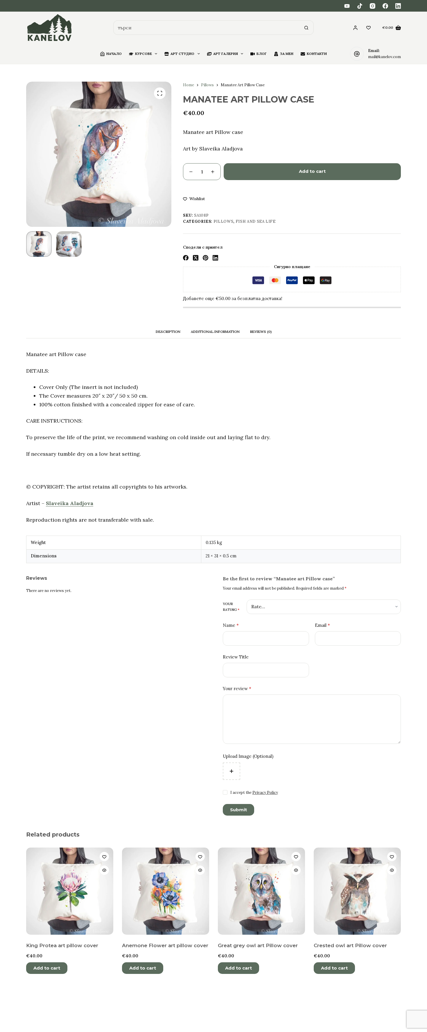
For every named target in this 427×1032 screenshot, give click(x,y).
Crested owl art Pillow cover (350, 945)
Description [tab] (168, 331)
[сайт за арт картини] (49, 28)
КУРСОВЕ (143, 53)
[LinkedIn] (398, 6)
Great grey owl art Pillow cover (258, 945)
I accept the (254, 792)
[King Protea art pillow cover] (69, 891)
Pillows (224, 221)
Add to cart (312, 171)
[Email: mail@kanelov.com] (357, 54)
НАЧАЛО (114, 53)
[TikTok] (360, 6)
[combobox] (206, 27)
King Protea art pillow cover (62, 945)
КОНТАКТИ (317, 53)
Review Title (236, 657)
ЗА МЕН (286, 53)
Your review (237, 688)
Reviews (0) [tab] (261, 331)
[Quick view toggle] (104, 870)
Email (322, 625)
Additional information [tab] (215, 331)
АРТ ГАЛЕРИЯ (225, 53)
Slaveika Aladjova (69, 503)
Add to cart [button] (46, 968)
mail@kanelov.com (384, 56)
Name (231, 625)
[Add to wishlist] (104, 856)
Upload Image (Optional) (248, 756)
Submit (238, 809)
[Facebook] (385, 6)
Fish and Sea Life (256, 221)
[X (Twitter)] (195, 258)
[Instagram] (372, 6)
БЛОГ (261, 53)
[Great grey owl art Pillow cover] (261, 891)
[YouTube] (347, 6)
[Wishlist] (368, 28)
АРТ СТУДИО (182, 53)
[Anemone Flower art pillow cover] (165, 891)
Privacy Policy (265, 792)
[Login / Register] (355, 28)
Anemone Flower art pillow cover (165, 945)
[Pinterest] (205, 258)
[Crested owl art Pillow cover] (357, 891)
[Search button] (306, 28)
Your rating (231, 607)
